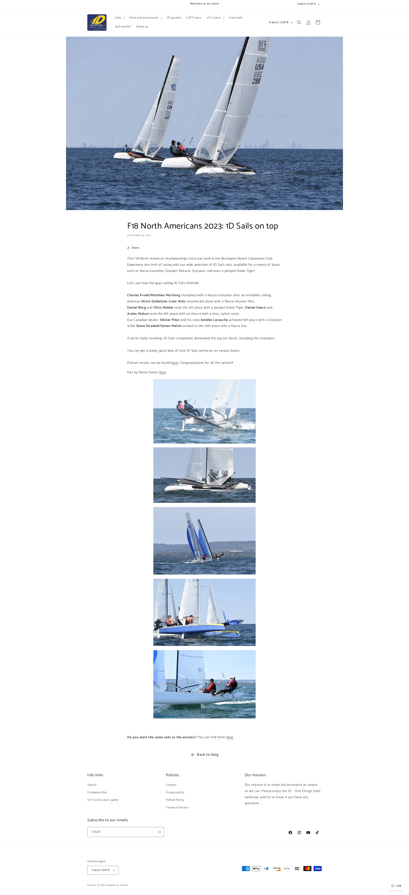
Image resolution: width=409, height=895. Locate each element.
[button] (119, 17)
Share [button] (135, 247)
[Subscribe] (159, 832)
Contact (171, 785)
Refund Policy (175, 800)
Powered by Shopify (117, 885)
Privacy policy (175, 792)
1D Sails (101, 885)
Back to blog (207, 754)
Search (92, 785)
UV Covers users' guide (102, 800)
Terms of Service (177, 807)
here (174, 363)
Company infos (97, 792)
